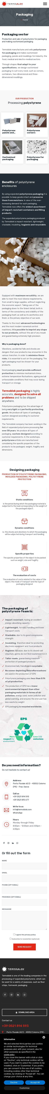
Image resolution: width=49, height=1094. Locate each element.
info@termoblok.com (22, 809)
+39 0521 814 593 (21, 796)
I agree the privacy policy (26, 935)
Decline (13, 1082)
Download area (26, 1012)
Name (4, 861)
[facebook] (4, 843)
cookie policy (9, 1055)
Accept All (35, 1082)
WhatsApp (17, 813)
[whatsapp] (17, 843)
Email (4, 873)
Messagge (6, 909)
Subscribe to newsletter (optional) (25, 939)
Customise (25, 1088)
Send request (25, 947)
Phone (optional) (10, 885)
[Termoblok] (12, 4)
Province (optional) (11, 897)
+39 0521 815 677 (21, 800)
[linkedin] (13, 843)
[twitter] (8, 843)
